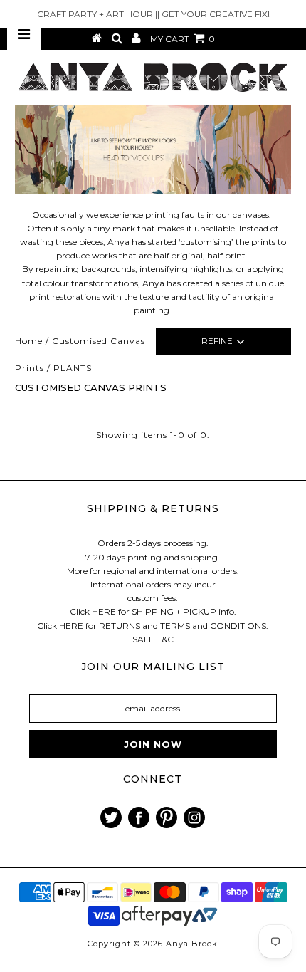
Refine (217, 340)
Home (29, 340)
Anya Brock (192, 944)
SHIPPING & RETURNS (153, 508)
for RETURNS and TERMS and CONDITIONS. (176, 625)
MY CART (182, 38)
